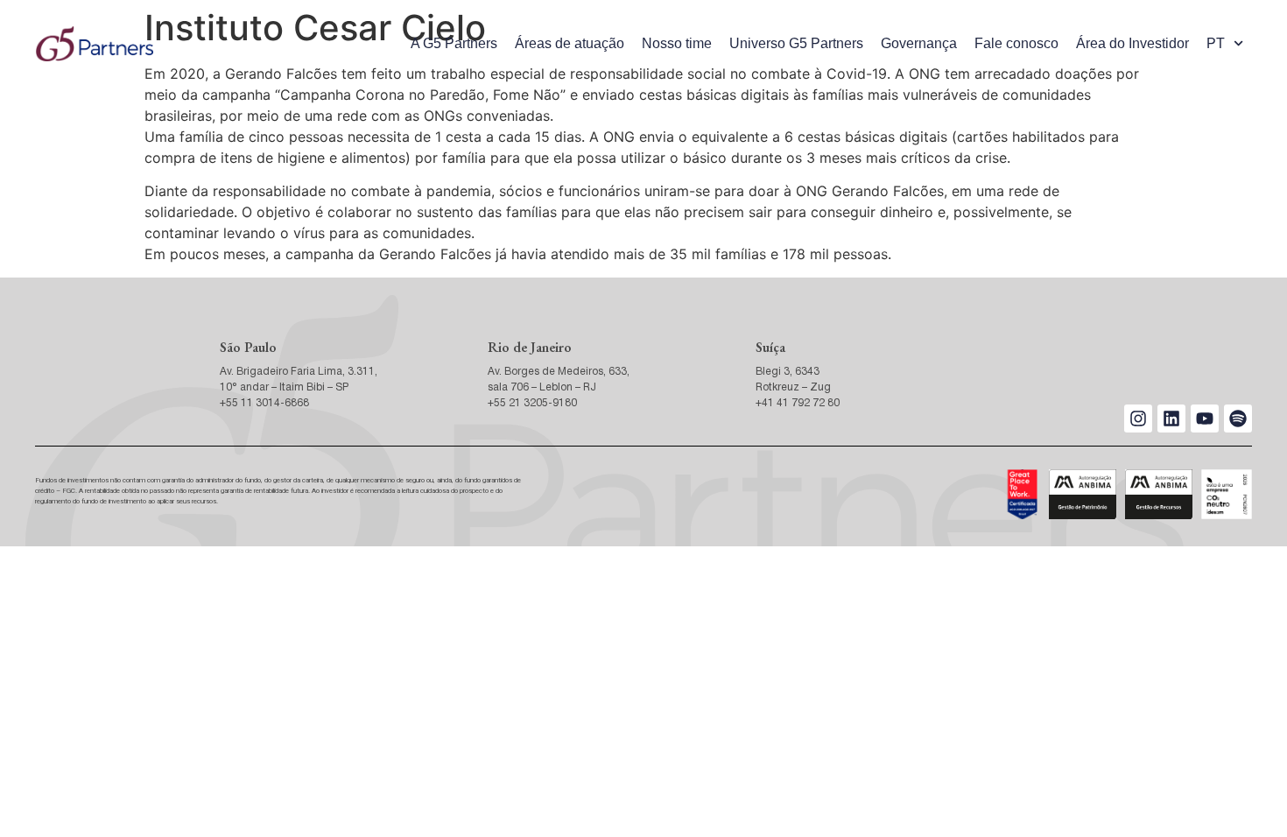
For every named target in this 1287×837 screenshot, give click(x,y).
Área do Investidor (1132, 43)
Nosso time (677, 43)
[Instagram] (1138, 418)
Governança (919, 43)
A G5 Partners (454, 43)
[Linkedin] (1171, 418)
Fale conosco (1016, 43)
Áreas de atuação (569, 43)
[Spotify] (1238, 418)
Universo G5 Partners (796, 43)
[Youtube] (1205, 418)
